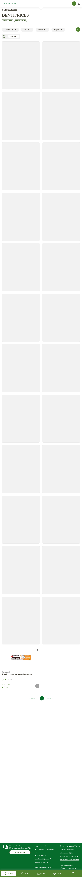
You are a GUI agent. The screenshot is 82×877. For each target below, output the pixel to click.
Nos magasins (41, 855)
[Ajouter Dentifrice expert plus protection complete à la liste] (37, 649)
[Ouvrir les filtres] (78, 29)
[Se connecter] (73, 873)
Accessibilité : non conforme (69, 860)
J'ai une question (20, 852)
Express (42, 873)
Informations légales (66, 853)
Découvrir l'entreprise (68, 868)
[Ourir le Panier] (79, 3)
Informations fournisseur (69, 856)
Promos (59, 873)
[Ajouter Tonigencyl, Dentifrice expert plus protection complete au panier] (37, 686)
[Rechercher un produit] (74, 3)
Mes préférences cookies (43, 867)
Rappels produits (41, 862)
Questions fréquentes (43, 859)
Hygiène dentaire (10, 10)
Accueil (10, 873)
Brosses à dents (7, 20)
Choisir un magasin (9, 3)
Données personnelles (67, 849)
